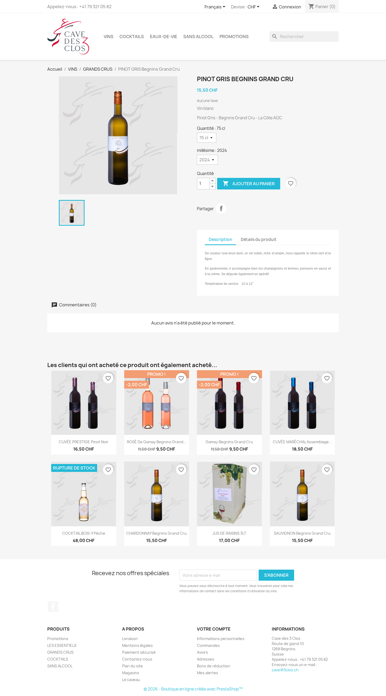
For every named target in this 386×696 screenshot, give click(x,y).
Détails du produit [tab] (259, 239)
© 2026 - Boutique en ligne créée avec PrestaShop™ (193, 689)
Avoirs (202, 652)
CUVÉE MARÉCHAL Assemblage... (302, 441)
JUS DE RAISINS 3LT (229, 533)
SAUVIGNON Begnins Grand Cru (302, 533)
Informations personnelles (220, 638)
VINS (108, 36)
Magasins (130, 672)
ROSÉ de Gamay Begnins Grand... (156, 441)
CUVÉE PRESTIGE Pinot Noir (83, 441)
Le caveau (131, 679)
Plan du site (132, 665)
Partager (221, 208)
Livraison (130, 638)
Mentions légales (137, 645)
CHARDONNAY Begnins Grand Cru (156, 533)
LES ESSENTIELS (61, 645)
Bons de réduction (213, 665)
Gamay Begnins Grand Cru (229, 441)
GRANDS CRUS (60, 652)
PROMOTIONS (234, 36)
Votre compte (214, 629)
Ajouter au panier (249, 183)
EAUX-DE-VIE (163, 36)
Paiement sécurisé (139, 652)
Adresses (205, 659)
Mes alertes (207, 672)
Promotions (57, 638)
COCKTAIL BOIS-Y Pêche (83, 533)
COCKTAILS (131, 36)
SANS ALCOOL (198, 36)
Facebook (53, 606)
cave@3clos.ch (285, 669)
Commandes (208, 645)
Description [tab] (220, 239)
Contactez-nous (137, 659)
